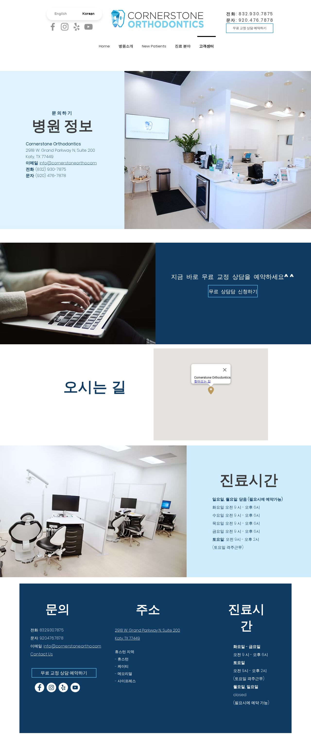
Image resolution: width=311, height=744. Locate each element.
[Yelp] (76, 27)
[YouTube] (88, 27)
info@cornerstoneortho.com (68, 163)
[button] (126, 44)
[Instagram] (65, 27)
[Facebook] (53, 27)
